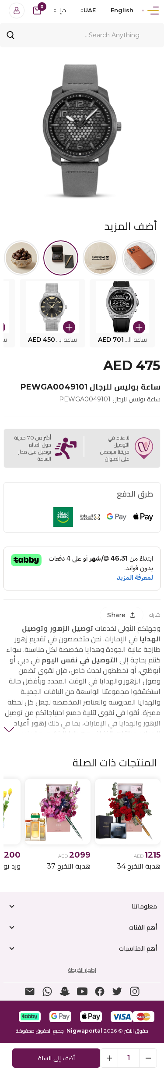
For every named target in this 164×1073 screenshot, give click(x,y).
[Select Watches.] (60, 257)
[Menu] (153, 10)
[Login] (16, 10)
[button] (122, 313)
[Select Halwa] (21, 257)
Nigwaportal (84, 1030)
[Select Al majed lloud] (100, 257)
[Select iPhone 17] (139, 257)
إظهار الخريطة (82, 969)
